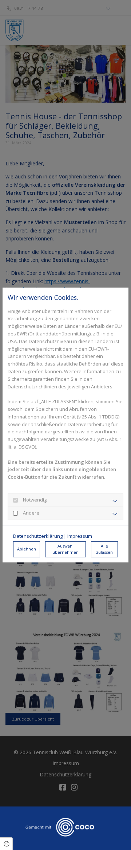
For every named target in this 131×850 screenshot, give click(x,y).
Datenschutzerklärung (38, 536)
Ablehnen (26, 549)
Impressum (79, 536)
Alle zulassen (104, 549)
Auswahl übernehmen (65, 549)
